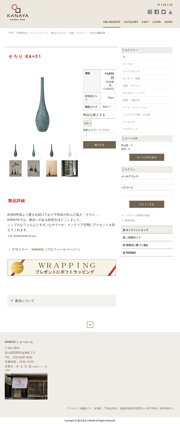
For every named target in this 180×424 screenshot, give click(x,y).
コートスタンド (131, 71)
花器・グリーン (77, 32)
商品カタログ (58, 32)
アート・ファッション (135, 107)
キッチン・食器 (131, 78)
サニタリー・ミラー (134, 92)
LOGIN (157, 22)
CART (145, 22)
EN (164, 5)
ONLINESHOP (111, 22)
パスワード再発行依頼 (137, 215)
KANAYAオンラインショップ (32, 32)
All (124, 56)
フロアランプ (130, 129)
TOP (10, 32)
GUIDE (168, 22)
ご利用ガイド (133, 237)
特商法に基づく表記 (137, 245)
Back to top (90, 325)
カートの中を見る (147, 157)
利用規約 (131, 252)
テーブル (128, 64)
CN (171, 5)
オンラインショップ (137, 230)
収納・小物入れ (131, 100)
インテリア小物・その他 (136, 114)
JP (158, 5)
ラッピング (129, 121)
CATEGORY (131, 22)
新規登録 (130, 220)
